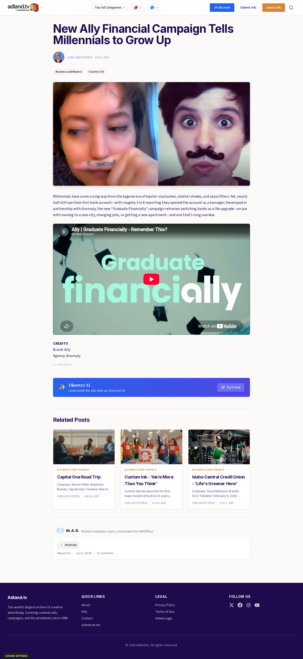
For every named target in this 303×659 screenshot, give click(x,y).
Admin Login (163, 618)
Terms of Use (164, 611)
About (85, 605)
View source (64, 365)
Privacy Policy (165, 605)
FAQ (84, 611)
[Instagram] (248, 605)
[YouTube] (257, 605)
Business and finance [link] (73, 470)
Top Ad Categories (108, 7)
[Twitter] (231, 605)
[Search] (291, 7)
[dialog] (16, 655)
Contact (87, 618)
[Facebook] (240, 605)
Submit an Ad (90, 625)
